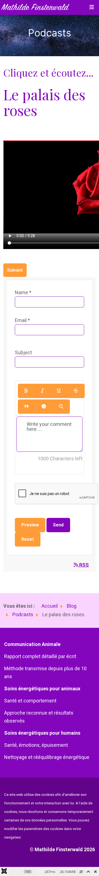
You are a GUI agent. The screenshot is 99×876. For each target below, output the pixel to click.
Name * (23, 292)
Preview (30, 525)
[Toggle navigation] (91, 7)
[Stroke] (76, 391)
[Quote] (26, 406)
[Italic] (42, 391)
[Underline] (58, 391)
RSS (83, 565)
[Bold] (26, 391)
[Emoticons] (44, 406)
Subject (23, 352)
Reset (27, 539)
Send (58, 525)
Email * (22, 320)
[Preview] (61, 406)
